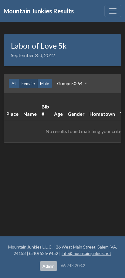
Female (28, 83)
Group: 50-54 (70, 83)
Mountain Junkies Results (39, 11)
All (14, 83)
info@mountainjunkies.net (86, 253)
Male (44, 83)
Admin (48, 266)
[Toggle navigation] (112, 11)
